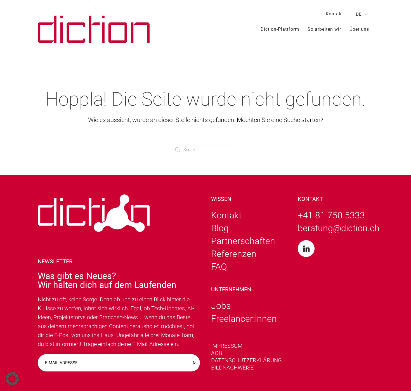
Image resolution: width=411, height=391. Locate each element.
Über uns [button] (359, 29)
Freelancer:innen (244, 318)
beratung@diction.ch (339, 228)
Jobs (221, 306)
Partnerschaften (243, 241)
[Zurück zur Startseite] (94, 29)
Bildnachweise (232, 367)
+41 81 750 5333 (331, 215)
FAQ (219, 266)
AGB (216, 353)
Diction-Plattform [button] (280, 29)
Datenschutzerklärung (246, 360)
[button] (12, 378)
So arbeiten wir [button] (324, 29)
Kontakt (334, 13)
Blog (220, 228)
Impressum (226, 345)
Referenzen (233, 254)
